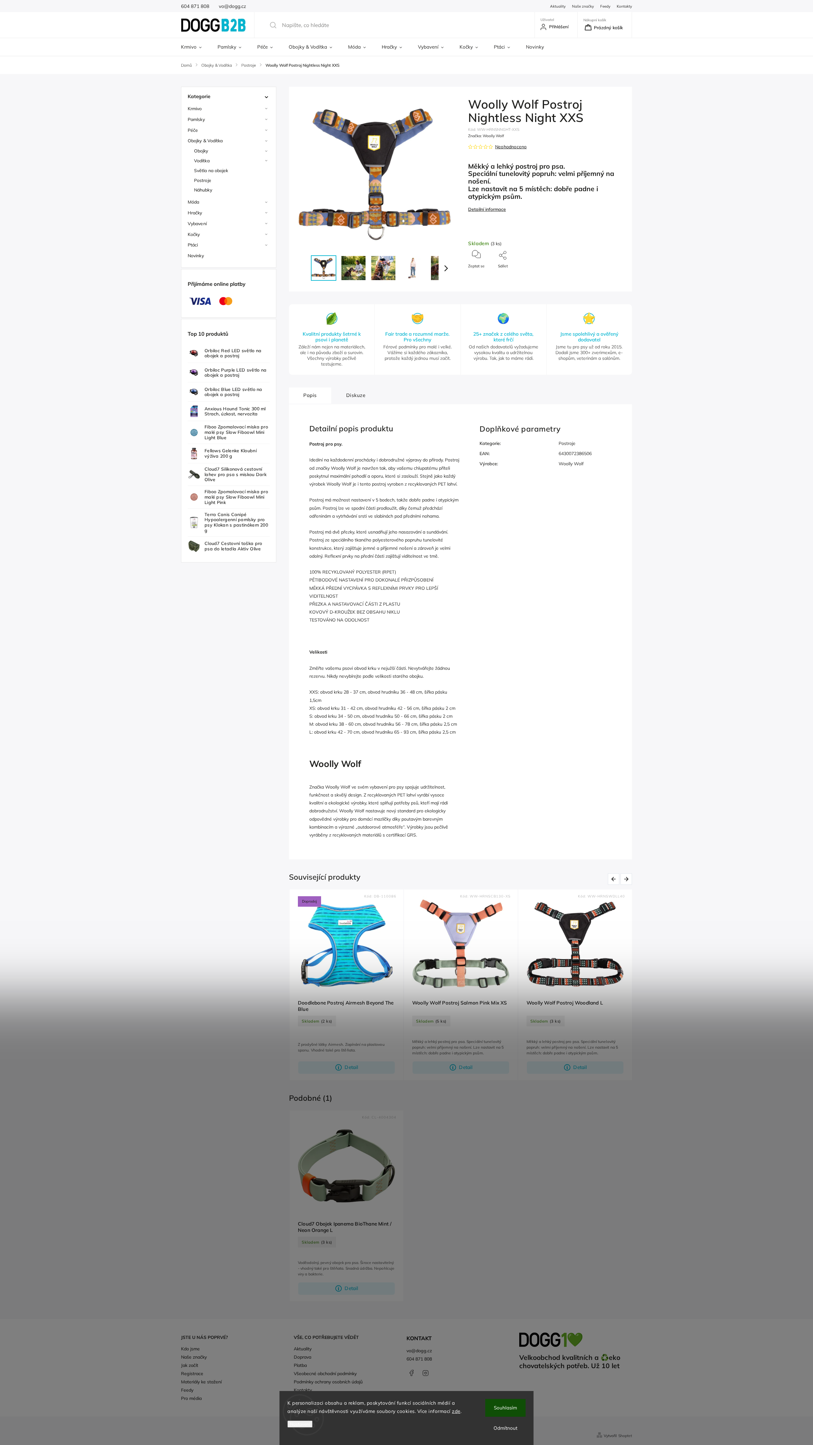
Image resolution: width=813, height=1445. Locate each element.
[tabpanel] (346, 984)
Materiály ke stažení (201, 1382)
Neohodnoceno (511, 146)
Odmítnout (505, 1428)
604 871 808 (419, 1359)
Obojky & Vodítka (205, 141)
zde (456, 1411)
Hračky (195, 213)
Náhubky (203, 190)
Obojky (201, 151)
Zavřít (614, 276)
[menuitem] (195, 47)
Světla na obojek (211, 170)
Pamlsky (196, 119)
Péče (193, 130)
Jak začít (189, 1365)
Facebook (411, 1373)
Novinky (196, 256)
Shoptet (625, 1435)
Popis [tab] (310, 395)
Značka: (486, 135)
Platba (300, 1365)
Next (627, 879)
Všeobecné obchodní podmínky (325, 1373)
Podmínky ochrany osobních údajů (328, 1382)
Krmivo (195, 108)
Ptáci (193, 245)
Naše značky (583, 6)
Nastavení (300, 1424)
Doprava (302, 1357)
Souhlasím (505, 1408)
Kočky (194, 234)
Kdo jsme (190, 1349)
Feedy (605, 6)
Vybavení (197, 223)
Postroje (202, 180)
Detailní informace (487, 209)
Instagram (425, 1373)
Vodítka (202, 161)
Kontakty (624, 6)
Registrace (192, 1373)
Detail (351, 1067)
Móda (193, 202)
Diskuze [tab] (356, 395)
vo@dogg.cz (419, 1351)
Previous (614, 879)
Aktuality (558, 6)
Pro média (191, 1398)
